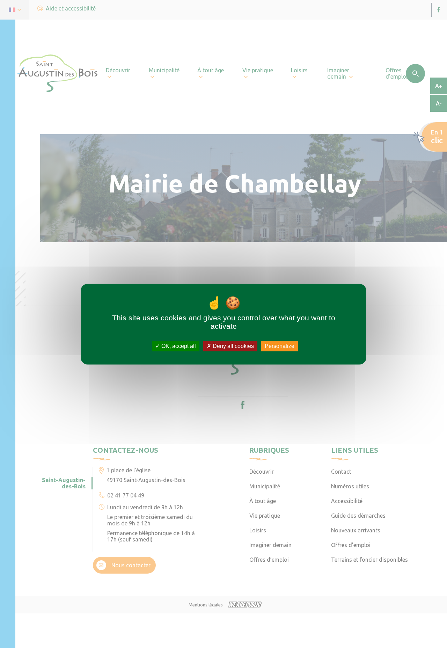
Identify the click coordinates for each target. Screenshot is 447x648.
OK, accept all (178, 346)
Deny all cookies (232, 346)
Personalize (279, 346)
